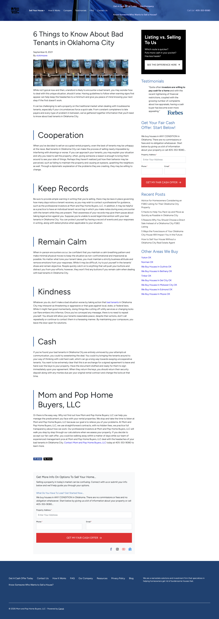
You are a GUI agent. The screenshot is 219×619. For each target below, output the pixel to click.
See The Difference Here (162, 64)
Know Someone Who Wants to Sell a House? (135, 14)
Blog (131, 578)
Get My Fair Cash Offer (82, 537)
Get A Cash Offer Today (125, 6)
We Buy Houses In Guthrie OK (156, 266)
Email (89, 522)
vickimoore (41, 55)
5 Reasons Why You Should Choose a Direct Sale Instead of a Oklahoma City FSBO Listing (163, 223)
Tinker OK (146, 275)
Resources (102, 578)
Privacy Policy (118, 578)
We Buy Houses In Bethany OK (156, 271)
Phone (39, 522)
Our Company (147, 6)
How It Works (54, 10)
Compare (67, 10)
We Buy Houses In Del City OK (156, 280)
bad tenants (113, 302)
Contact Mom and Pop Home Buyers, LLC (85, 442)
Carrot (61, 608)
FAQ (92, 10)
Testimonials (80, 10)
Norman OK (147, 262)
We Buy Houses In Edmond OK (156, 289)
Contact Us (102, 10)
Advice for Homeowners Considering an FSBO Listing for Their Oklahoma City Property (161, 204)
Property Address (44, 510)
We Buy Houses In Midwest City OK (159, 285)
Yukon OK (146, 257)
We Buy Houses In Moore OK (155, 294)
